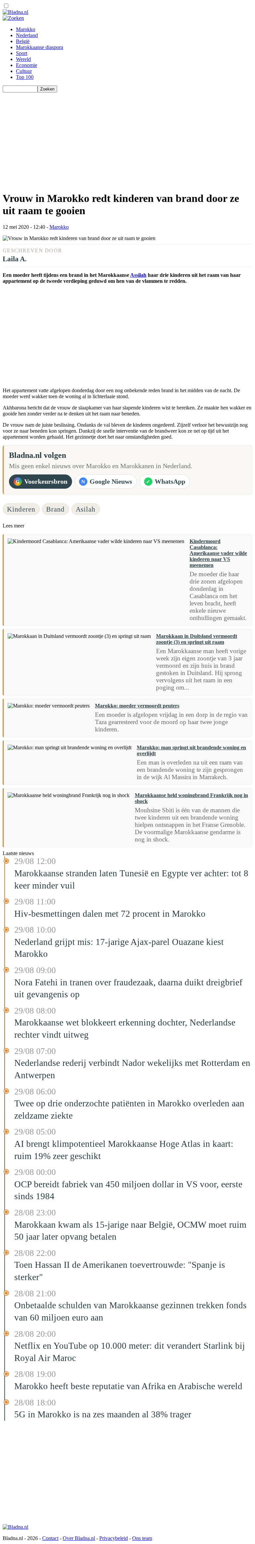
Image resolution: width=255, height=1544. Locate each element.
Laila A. (15, 259)
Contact (50, 1538)
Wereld (23, 59)
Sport (21, 53)
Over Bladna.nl (79, 1538)
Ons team (142, 1538)
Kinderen (21, 509)
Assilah (138, 275)
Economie (26, 65)
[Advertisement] (127, 139)
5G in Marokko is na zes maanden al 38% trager (102, 1414)
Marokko (25, 29)
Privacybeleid (113, 1538)
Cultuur (24, 71)
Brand (55, 509)
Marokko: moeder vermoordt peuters (137, 706)
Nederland (27, 35)
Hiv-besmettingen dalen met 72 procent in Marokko (110, 914)
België (23, 41)
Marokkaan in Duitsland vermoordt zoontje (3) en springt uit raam (196, 639)
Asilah (86, 509)
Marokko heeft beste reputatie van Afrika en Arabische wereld (128, 1386)
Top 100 (25, 77)
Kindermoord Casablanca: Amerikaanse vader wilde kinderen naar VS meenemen (218, 553)
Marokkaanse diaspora (39, 47)
